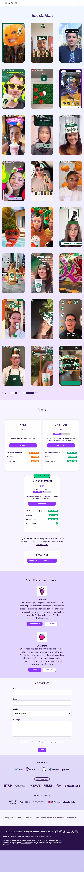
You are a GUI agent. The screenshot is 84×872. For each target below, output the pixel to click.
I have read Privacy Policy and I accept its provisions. (43, 742)
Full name (17, 689)
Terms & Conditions (17, 837)
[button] (69, 713)
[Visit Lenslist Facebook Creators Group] (76, 832)
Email (15, 699)
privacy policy (47, 832)
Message (16, 720)
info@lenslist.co (31, 832)
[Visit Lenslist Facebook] (60, 832)
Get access (61, 445)
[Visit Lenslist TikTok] (68, 832)
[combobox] (42, 713)
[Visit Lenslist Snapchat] (64, 832)
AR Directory (26, 843)
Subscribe (42, 504)
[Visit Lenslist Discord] (72, 832)
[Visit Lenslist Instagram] (56, 832)
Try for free (23, 445)
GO (16, 393)
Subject (16, 709)
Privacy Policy (33, 837)
